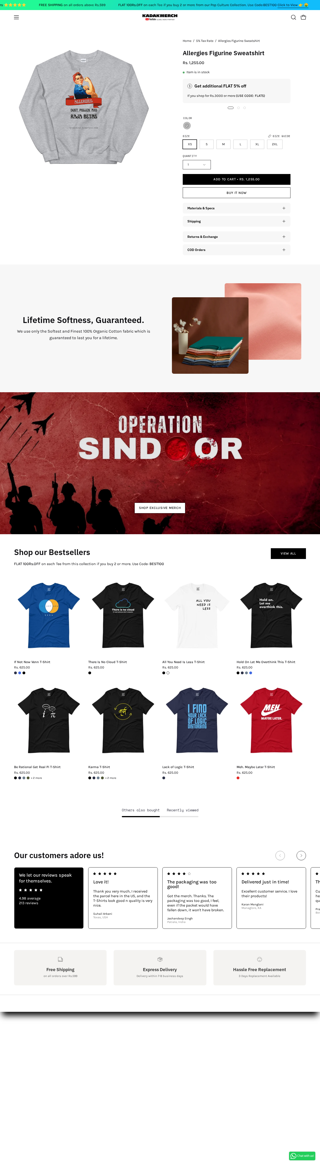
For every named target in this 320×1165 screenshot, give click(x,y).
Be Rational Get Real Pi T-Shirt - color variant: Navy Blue (19, 778)
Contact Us (23, 1032)
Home (187, 41)
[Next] (301, 855)
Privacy (20, 1063)
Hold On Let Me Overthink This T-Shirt (266, 662)
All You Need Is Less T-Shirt (183, 662)
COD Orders (196, 249)
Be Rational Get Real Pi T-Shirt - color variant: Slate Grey (23, 778)
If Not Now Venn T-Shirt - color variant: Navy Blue (15, 672)
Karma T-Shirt (99, 767)
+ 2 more (36, 778)
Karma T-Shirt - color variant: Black (89, 778)
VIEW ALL (288, 553)
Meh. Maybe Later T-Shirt (256, 767)
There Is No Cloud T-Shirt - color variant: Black (89, 672)
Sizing (19, 1040)
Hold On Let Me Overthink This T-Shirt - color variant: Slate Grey (246, 672)
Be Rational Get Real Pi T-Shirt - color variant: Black (15, 778)
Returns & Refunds (30, 1047)
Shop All (81, 1024)
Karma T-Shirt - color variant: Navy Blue (94, 778)
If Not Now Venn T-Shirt (32, 662)
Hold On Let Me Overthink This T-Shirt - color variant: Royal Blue (250, 672)
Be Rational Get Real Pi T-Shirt (37, 767)
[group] (160, 898)
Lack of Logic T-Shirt (178, 767)
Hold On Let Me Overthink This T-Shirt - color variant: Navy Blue (242, 672)
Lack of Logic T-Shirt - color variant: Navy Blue (163, 778)
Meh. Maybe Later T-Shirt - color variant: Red (238, 778)
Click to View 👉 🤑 (293, 5)
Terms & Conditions (31, 1055)
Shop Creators (86, 1032)
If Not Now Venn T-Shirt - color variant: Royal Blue (19, 672)
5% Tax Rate (204, 41)
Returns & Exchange (202, 236)
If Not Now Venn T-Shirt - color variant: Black (23, 672)
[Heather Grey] (187, 125)
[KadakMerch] (160, 17)
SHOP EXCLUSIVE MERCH (160, 508)
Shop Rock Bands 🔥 (92, 1047)
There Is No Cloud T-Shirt (107, 662)
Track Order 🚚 (86, 1055)
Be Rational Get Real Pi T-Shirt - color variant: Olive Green (28, 778)
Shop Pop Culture (89, 1040)
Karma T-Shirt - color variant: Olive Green (102, 778)
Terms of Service (28, 1070)
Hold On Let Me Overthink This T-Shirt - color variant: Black (238, 672)
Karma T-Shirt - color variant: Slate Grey (98, 778)
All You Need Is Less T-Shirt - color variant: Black (163, 672)
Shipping (194, 221)
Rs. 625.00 (22, 667)
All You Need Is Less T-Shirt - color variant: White (168, 672)
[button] (293, 17)
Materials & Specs (201, 208)
